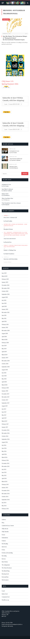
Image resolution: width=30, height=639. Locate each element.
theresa (6, 215)
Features (4, 540)
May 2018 (4, 379)
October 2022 (5, 291)
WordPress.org (5, 600)
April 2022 (4, 306)
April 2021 (4, 321)
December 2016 (5, 430)
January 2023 (5, 282)
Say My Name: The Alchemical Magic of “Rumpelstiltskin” (15, 37)
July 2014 (4, 502)
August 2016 (5, 442)
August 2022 (5, 297)
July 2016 (4, 445)
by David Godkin (8, 221)
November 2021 (6, 312)
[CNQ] (15, 3)
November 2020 (6, 330)
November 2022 (6, 288)
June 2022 (4, 303)
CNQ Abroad (5, 528)
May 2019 (4, 348)
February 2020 (5, 342)
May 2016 (4, 451)
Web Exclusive (5, 580)
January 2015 (5, 487)
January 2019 (5, 357)
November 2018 (6, 360)
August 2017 (5, 406)
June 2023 (4, 273)
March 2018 (4, 385)
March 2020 (4, 339)
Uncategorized (5, 574)
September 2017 (6, 403)
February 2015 (5, 484)
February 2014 (5, 508)
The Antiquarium (6, 565)
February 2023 (5, 279)
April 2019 (4, 351)
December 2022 (5, 285)
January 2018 (5, 391)
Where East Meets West (7, 198)
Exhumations (5, 537)
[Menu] (3, 3)
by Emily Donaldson (9, 253)
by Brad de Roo (8, 242)
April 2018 (4, 382)
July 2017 (4, 409)
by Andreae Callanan (15, 160)
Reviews (4, 559)
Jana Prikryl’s (16, 158)
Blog (3, 522)
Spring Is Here (13, 166)
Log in (3, 591)
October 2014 (5, 496)
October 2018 (5, 363)
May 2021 (4, 318)
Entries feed (5, 594)
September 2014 (6, 499)
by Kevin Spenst (5, 204)
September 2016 (6, 439)
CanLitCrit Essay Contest (8, 525)
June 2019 (4, 345)
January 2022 (5, 309)
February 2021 (5, 324)
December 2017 (5, 394)
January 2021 (5, 327)
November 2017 (6, 397)
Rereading (6, 19)
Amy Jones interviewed (10, 238)
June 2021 (4, 315)
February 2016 (5, 460)
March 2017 (4, 421)
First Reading (5, 543)
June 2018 (4, 376)
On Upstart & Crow (14, 151)
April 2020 (4, 336)
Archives (4, 519)
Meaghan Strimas (8, 229)
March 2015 (4, 481)
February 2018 (5, 388)
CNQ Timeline (5, 531)
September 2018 (6, 366)
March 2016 (4, 457)
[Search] (27, 3)
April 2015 (4, 478)
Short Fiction (5, 562)
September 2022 (6, 294)
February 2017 (5, 424)
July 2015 (4, 469)
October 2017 (5, 400)
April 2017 (4, 418)
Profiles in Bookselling (7, 553)
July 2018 (4, 373)
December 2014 (5, 490)
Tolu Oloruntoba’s (11, 203)
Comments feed (5, 597)
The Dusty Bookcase (7, 568)
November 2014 (6, 493)
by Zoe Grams (13, 152)
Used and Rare (5, 577)
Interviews (4, 547)
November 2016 (6, 433)
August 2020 (5, 333)
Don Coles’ (10, 217)
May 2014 (4, 505)
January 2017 (5, 427)
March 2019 (4, 354)
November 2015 (6, 466)
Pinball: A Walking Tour (10, 250)
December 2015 (5, 463)
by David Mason (14, 168)
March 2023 (4, 276)
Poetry (3, 549)
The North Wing (6, 571)
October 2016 (5, 436)
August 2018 (5, 369)
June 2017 (4, 412)
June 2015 (4, 472)
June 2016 (4, 448)
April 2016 (4, 454)
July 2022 (4, 300)
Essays (3, 534)
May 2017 (4, 415)
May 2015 (4, 475)
